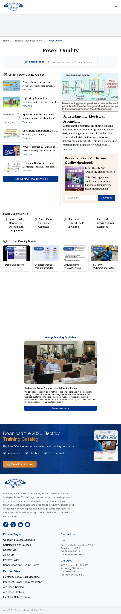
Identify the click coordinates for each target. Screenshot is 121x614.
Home (6, 40)
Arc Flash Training (13, 587)
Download (106, 197)
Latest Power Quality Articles (27, 74)
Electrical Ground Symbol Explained (106, 223)
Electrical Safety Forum (16, 597)
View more (67, 149)
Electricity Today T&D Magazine (21, 576)
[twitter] (13, 524)
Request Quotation (60, 408)
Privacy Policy (11, 560)
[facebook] (6, 524)
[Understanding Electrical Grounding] (90, 92)
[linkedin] (20, 524)
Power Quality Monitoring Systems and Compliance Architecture (17, 227)
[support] (27, 524)
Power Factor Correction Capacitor (46, 223)
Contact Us (9, 549)
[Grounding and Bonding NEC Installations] (11, 134)
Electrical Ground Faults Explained (76, 223)
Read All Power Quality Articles (31, 178)
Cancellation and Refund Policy (21, 565)
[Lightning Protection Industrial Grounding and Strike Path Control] (11, 101)
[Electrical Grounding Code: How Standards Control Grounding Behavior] (11, 166)
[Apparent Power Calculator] (11, 118)
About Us (8, 554)
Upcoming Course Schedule (19, 539)
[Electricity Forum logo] (13, 7)
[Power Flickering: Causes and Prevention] (11, 150)
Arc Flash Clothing (13, 592)
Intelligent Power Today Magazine (22, 582)
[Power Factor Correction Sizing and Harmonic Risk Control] (11, 85)
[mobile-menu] (116, 7)
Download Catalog (22, 464)
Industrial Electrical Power (28, 40)
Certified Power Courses (17, 544)
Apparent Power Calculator (38, 114)
